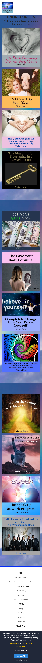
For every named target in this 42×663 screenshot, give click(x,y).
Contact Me (21, 617)
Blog (21, 608)
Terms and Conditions (21, 599)
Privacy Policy (21, 591)
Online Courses (21, 577)
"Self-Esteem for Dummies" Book (21, 582)
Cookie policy (15, 643)
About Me (21, 622)
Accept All (21, 656)
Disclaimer (21, 595)
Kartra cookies (27, 643)
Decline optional (21, 651)
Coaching (21, 613)
